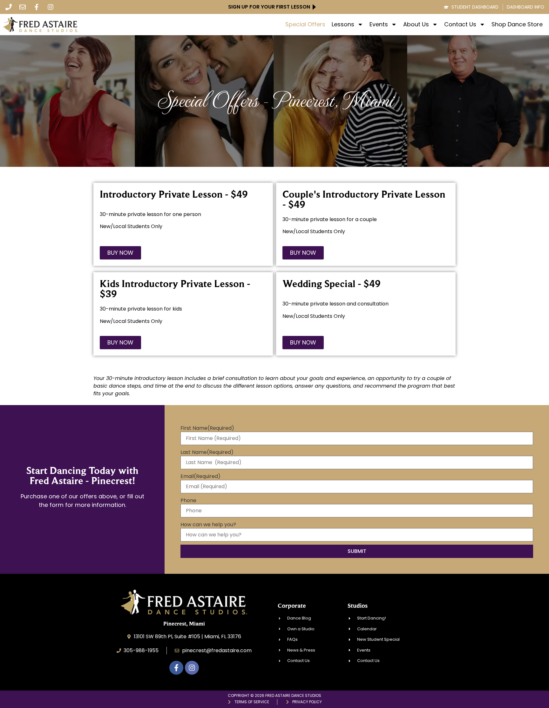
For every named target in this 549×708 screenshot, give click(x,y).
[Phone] (9, 7)
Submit (357, 551)
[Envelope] (23, 7)
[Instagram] (51, 7)
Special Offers (305, 24)
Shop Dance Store (517, 24)
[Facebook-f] (37, 7)
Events (378, 24)
